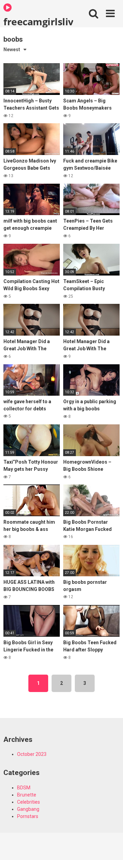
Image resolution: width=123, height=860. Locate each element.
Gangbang (28, 809)
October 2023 (31, 754)
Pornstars (27, 816)
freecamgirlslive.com (38, 21)
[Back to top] (110, 846)
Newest (11, 49)
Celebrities (28, 802)
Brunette (26, 795)
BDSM (23, 787)
